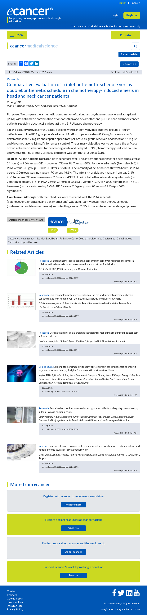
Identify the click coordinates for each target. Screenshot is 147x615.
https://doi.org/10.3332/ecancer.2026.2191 (60, 467)
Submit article (129, 54)
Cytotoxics (13, 242)
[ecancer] (31, 11)
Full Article (127, 72)
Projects (12, 594)
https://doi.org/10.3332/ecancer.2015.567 (30, 72)
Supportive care (29, 242)
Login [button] (115, 15)
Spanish (135, 2)
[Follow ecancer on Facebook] (114, 592)
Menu (20, 35)
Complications (124, 238)
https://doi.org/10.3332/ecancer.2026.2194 (60, 350)
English (122, 2)
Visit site (73, 528)
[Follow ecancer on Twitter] (121, 592)
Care (74, 238)
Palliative (65, 238)
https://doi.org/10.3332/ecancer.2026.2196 (60, 429)
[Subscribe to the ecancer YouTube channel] (136, 592)
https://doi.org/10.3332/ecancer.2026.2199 (60, 316)
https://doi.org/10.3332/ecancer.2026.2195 (60, 391)
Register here (73, 504)
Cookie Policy (15, 598)
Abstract (115, 72)
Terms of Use (15, 602)
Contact (12, 591)
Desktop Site (15, 605)
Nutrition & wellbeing (47, 238)
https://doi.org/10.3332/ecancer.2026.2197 (60, 278)
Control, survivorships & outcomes (96, 238)
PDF (137, 72)
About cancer (73, 551)
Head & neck (27, 238)
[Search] (135, 46)
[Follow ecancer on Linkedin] (129, 592)
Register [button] (131, 15)
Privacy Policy (15, 609)
